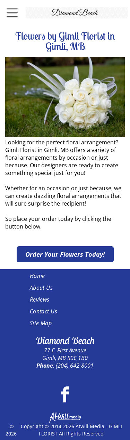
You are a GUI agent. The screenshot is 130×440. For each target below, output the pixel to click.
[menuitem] (65, 276)
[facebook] (65, 395)
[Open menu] (12, 13)
